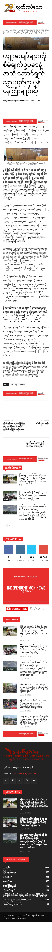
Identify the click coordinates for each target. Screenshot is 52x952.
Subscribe (43, 546)
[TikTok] (20, 781)
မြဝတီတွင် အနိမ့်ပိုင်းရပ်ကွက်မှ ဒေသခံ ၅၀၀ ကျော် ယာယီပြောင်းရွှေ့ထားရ (34, 704)
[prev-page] (4, 525)
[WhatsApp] (26, 407)
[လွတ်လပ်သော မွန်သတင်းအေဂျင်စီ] (14, 445)
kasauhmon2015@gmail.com (24, 773)
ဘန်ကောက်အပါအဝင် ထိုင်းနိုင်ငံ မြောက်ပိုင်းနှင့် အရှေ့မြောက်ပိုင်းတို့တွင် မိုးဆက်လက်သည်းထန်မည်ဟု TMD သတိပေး (32, 513)
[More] (36, 111)
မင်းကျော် (14, 385)
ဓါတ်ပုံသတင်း (42, 424)
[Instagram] (13, 781)
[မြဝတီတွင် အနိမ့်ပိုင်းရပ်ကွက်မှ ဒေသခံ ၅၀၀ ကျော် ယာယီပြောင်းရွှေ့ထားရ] (10, 704)
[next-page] (9, 525)
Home (5, 30)
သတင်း (13, 30)
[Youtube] (34, 781)
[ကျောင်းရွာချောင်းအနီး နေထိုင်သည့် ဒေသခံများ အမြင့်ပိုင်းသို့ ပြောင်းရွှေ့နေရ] (10, 720)
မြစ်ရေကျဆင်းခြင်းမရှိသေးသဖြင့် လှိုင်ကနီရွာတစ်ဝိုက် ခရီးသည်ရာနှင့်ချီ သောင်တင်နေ (33, 480)
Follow (20, 546)
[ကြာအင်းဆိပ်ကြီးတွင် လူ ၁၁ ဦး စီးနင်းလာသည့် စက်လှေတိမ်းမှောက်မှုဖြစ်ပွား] (10, 496)
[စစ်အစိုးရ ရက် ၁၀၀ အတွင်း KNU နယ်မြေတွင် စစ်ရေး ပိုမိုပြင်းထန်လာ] (10, 688)
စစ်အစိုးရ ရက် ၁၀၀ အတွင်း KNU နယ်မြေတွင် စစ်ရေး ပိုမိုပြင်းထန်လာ (34, 688)
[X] (12, 407)
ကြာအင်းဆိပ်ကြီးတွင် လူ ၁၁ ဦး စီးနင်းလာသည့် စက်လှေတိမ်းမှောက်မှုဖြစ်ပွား (33, 495)
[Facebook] (6, 407)
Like (8, 546)
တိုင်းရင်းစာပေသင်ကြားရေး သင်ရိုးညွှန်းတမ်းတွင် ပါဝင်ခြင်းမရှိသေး (14, 427)
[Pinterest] (19, 407)
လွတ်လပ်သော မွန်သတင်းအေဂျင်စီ (16, 100)
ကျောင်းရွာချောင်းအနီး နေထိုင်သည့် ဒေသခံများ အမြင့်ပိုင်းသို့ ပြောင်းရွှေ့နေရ (34, 720)
